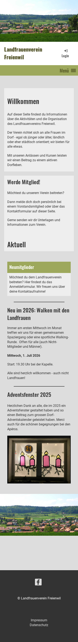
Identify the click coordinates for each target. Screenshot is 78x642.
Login (65, 55)
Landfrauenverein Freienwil (23, 53)
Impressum (39, 620)
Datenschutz (39, 625)
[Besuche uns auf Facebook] (38, 583)
